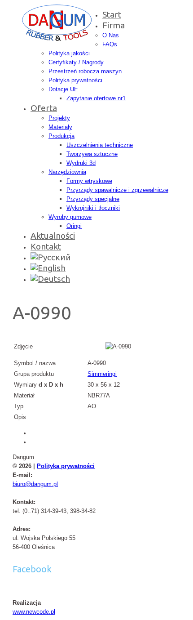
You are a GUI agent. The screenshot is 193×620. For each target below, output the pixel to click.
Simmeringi (102, 373)
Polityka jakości (69, 53)
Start (111, 14)
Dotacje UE (63, 89)
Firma (113, 25)
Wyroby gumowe (70, 217)
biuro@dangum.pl (35, 484)
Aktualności (53, 236)
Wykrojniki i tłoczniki (93, 208)
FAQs (109, 44)
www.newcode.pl (34, 611)
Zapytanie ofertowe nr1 (96, 98)
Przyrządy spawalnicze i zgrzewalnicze (117, 190)
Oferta (44, 108)
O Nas (110, 35)
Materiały (60, 127)
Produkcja (61, 136)
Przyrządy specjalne (92, 199)
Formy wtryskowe (89, 181)
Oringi (74, 226)
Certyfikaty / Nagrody (76, 62)
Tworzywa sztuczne (92, 154)
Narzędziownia (67, 172)
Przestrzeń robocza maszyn (85, 71)
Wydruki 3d (81, 163)
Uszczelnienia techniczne (99, 145)
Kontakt (46, 246)
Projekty (59, 118)
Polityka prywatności (75, 80)
